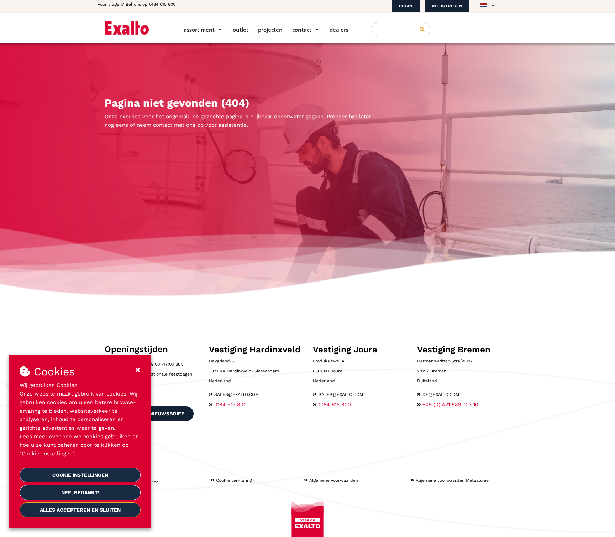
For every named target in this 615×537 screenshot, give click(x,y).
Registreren (447, 6)
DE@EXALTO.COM (440, 394)
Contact (301, 29)
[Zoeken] (422, 29)
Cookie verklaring (234, 480)
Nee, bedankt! (80, 492)
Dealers (339, 29)
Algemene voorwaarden (333, 480)
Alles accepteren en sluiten (80, 510)
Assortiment (199, 29)
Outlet (240, 29)
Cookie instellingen (80, 475)
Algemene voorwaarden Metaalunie (452, 480)
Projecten (270, 29)
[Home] (134, 28)
